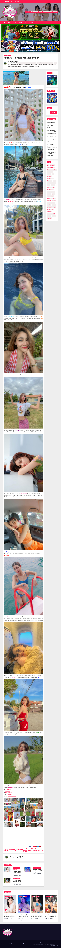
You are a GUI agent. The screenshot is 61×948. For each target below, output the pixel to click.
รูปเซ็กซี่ (53, 194)
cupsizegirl (55, 11)
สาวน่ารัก (54, 200)
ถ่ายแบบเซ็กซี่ (49, 183)
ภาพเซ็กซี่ (52, 191)
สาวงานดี (49, 200)
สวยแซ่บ (49, 198)
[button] (7, 800)
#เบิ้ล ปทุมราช (51, 64)
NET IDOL (20, 22)
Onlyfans (54, 169)
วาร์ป (48, 196)
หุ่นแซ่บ (48, 209)
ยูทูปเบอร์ (49, 194)
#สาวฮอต (40, 64)
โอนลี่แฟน (49, 218)
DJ (47, 169)
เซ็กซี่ (52, 209)
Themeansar (25, 943)
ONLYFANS (31, 22)
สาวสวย (37, 11)
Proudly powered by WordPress (9, 943)
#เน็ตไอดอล (45, 64)
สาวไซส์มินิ (49, 207)
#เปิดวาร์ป (14, 66)
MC (50, 169)
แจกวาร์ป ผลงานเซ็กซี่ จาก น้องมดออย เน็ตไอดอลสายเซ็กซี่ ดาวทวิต (37, 871)
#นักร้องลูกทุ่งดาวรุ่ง (14, 64)
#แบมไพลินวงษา (25, 66)
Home (37, 942)
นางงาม (48, 187)
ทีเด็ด (55, 183)
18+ (48, 165)
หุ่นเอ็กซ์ (54, 207)
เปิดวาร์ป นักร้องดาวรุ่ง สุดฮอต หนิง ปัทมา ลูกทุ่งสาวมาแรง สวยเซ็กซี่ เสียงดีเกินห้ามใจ (50, 917)
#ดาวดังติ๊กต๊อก (33, 62)
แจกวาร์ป (54, 216)
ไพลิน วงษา (7, 791)
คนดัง (47, 11)
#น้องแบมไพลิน (39, 62)
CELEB (9, 22)
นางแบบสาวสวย (50, 189)
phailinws (9, 794)
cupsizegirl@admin (14, 61)
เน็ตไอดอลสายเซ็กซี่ (51, 213)
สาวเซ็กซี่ (49, 205)
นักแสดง (52, 185)
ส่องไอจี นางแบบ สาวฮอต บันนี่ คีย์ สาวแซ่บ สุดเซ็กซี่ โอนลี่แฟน (51, 154)
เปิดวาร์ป (50, 11)
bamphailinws (8, 792)
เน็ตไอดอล (32, 11)
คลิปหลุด (49, 174)
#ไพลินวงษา (37, 66)
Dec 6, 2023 (15, 873)
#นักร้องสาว (21, 64)
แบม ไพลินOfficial (12, 796)
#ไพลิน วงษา (31, 66)
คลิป (51, 172)
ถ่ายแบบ (54, 180)
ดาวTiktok (49, 176)
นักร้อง (48, 185)
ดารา (53, 174)
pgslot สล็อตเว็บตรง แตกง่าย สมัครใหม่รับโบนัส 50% (49, 942)
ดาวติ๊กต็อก (49, 178)
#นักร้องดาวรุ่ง (50, 62)
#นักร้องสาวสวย (27, 64)
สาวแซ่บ (53, 205)
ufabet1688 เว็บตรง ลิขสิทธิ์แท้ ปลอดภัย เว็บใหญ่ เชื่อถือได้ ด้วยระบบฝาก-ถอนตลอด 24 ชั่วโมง (45, 945)
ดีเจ (53, 178)
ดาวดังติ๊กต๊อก (11, 201)
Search (49, 108)
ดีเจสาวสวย (49, 180)
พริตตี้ (48, 191)
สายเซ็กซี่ (53, 198)
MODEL (14, 22)
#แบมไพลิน (19, 66)
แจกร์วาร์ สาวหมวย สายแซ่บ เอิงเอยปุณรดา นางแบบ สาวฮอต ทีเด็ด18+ (9, 916)
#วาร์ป (36, 64)
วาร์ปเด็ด (52, 196)
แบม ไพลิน (9, 789)
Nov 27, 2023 (15, 883)
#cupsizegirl (27, 62)
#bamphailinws (20, 62)
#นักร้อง (45, 62)
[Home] (5, 22)
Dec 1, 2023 (35, 872)
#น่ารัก (32, 64)
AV (25, 22)
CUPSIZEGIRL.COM (51, 167)
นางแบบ (40, 11)
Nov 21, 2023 (49, 918)
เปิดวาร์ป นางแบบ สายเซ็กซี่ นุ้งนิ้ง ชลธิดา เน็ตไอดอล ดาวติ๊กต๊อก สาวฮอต (36, 917)
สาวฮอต (44, 11)
